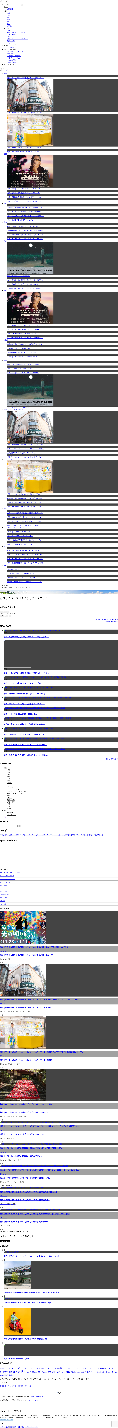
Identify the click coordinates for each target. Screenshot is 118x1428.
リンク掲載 (3, 904)
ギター (20, 1368)
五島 (6, 1372)
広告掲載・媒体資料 (14, 56)
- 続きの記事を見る (111, 759)
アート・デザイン (13, 34)
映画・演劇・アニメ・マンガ (17, 32)
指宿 (64, 1372)
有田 (68, 1371)
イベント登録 (11, 1386)
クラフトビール (31, 1368)
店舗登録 (3, 1386)
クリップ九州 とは (10, 49)
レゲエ (113, 1368)
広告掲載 (28, 1386)
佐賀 (8, 15)
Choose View (4, 614)
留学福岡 (2, 901)
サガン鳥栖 (57, 1368)
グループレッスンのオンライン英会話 (10, 873)
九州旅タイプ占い (13, 47)
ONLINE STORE (5, 1241)
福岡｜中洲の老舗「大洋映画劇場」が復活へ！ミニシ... (25, 113)
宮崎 (8, 24)
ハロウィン (105, 1368)
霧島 (10, 1375)
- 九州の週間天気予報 (111, 622)
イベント (10, 787)
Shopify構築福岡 (4, 894)
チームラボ (95, 1368)
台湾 (28, 1372)
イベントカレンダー (10, 45)
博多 (23, 1372)
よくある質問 (11, 60)
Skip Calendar (4, 611)
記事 (5, 810)
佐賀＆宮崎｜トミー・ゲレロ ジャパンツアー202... (24, 189)
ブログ (9, 43)
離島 (6, 1375)
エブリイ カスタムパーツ (6, 882)
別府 (11, 1371)
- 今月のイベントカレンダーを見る (106, 620)
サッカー (66, 1368)
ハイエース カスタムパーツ (7, 879)
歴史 (84, 1372)
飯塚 (13, 1375)
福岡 (8, 13)
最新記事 (10, 9)
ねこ (3, 1368)
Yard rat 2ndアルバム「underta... (18, 276)
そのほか (10, 808)
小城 (62, 1372)
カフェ (14, 1368)
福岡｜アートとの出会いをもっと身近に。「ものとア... (25, 148)
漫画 (95, 1372)
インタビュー (11, 815)
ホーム (6, 7)
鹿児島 (9, 26)
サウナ (48, 1368)
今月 (2, 616)
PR (1, 1368)
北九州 (16, 1371)
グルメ (9, 37)
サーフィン (76, 1368)
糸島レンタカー (4, 898)
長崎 (8, 17)
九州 (5, 11)
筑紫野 (109, 1372)
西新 (2, 1375)
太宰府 (45, 1372)
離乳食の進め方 (4, 891)
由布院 (99, 1372)
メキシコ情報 (3, 885)
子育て (9, 804)
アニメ (8, 1368)
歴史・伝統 (11, 802)
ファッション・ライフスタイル (17, 39)
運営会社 (10, 54)
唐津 (32, 1371)
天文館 (35, 1372)
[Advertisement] (14, 855)
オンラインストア (9, 64)
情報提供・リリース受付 (15, 52)
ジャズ (85, 1368)
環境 (8, 806)
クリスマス (41, 1368)
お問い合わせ (11, 62)
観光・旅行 (11, 41)
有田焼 (74, 1372)
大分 (8, 22)
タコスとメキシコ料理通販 (7, 876)
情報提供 (21, 1386)
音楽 (8, 30)
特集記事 (10, 813)
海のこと (90, 1372)
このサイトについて (6, 1420)
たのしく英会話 (4, 888)
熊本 (8, 20)
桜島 (80, 1372)
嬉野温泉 (56, 1371)
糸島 (113, 1371)
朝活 (78, 1372)
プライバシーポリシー (14, 58)
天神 (40, 1371)
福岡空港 (104, 1372)
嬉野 (49, 1372)
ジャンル (7, 28)
